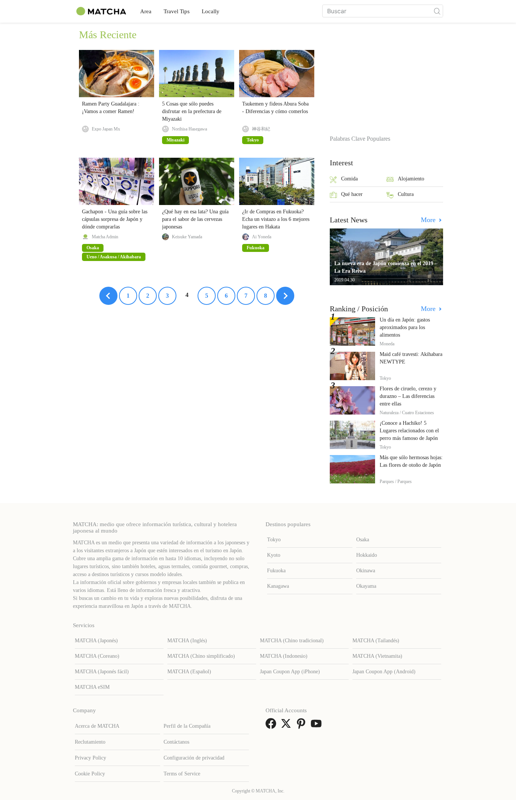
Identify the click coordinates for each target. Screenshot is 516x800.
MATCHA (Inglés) (187, 640)
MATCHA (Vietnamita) (377, 656)
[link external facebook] (272, 726)
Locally (210, 11)
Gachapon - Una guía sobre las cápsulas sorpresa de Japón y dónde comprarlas (114, 219)
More (429, 220)
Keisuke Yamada (187, 237)
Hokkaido (366, 555)
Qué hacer (352, 194)
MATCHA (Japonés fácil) (102, 671)
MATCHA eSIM (92, 687)
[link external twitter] (287, 726)
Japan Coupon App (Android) (384, 671)
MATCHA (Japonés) (96, 640)
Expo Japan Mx (106, 129)
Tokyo (274, 539)
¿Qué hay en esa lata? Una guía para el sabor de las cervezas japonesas (195, 219)
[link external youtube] (317, 726)
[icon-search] (437, 11)
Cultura (406, 194)
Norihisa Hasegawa (189, 129)
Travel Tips (177, 11)
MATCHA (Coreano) (97, 656)
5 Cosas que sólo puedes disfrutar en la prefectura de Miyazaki (191, 111)
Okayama (366, 586)
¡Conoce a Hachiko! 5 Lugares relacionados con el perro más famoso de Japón (409, 430)
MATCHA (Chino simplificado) (201, 656)
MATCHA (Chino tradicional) (292, 640)
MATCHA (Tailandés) (375, 640)
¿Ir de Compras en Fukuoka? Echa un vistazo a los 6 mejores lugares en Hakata (275, 219)
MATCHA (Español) (189, 671)
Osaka (362, 539)
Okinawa (365, 570)
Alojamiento (411, 179)
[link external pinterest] (302, 726)
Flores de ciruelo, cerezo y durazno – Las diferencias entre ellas (408, 396)
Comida (349, 179)
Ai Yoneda (261, 237)
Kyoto (273, 555)
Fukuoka (276, 570)
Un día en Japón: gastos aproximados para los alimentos (405, 327)
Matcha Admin (105, 237)
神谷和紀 (261, 129)
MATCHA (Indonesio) (283, 656)
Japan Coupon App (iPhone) (290, 671)
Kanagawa (278, 586)
